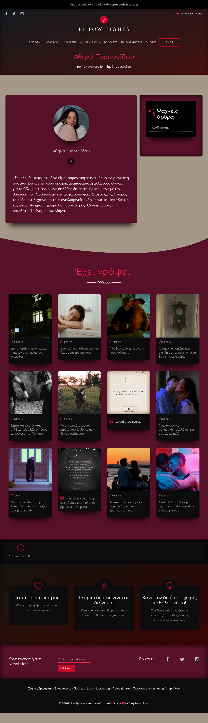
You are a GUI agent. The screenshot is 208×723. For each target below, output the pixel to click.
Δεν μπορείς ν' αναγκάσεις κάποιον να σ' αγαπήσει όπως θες (28, 352)
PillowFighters (131, 42)
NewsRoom (53, 42)
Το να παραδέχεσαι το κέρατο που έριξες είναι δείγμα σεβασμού (76, 429)
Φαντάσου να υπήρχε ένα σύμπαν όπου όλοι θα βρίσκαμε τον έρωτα (78, 502)
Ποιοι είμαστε (122, 688)
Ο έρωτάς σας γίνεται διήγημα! (104, 600)
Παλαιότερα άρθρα (21, 556)
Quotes (151, 42)
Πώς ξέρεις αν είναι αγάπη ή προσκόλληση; (127, 350)
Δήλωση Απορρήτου (166, 688)
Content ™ (72, 42)
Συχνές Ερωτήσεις (40, 688)
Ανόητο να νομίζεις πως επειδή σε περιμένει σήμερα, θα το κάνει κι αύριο (178, 352)
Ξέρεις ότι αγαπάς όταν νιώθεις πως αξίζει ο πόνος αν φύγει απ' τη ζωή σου (29, 429)
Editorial (35, 42)
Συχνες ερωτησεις (191, 13)
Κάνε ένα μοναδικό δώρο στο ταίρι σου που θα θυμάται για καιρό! (104, 612)
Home (81, 66)
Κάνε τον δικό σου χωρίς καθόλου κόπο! (170, 600)
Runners (18, 342)
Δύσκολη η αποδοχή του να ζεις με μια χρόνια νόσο (79, 350)
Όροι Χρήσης (141, 688)
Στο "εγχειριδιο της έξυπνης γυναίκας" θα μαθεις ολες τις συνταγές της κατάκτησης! (169, 615)
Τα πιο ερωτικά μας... (38, 597)
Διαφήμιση (103, 688)
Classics (92, 42)
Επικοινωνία (63, 688)
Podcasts (111, 42)
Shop (169, 42)
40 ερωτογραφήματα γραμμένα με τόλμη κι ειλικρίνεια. (38, 607)
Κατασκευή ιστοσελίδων (103, 703)
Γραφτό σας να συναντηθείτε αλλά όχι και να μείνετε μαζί (176, 429)
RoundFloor (141, 703)
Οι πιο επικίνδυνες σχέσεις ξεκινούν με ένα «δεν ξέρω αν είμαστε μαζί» (29, 506)
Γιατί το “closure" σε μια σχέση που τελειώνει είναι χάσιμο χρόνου (176, 506)
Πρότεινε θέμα (83, 688)
